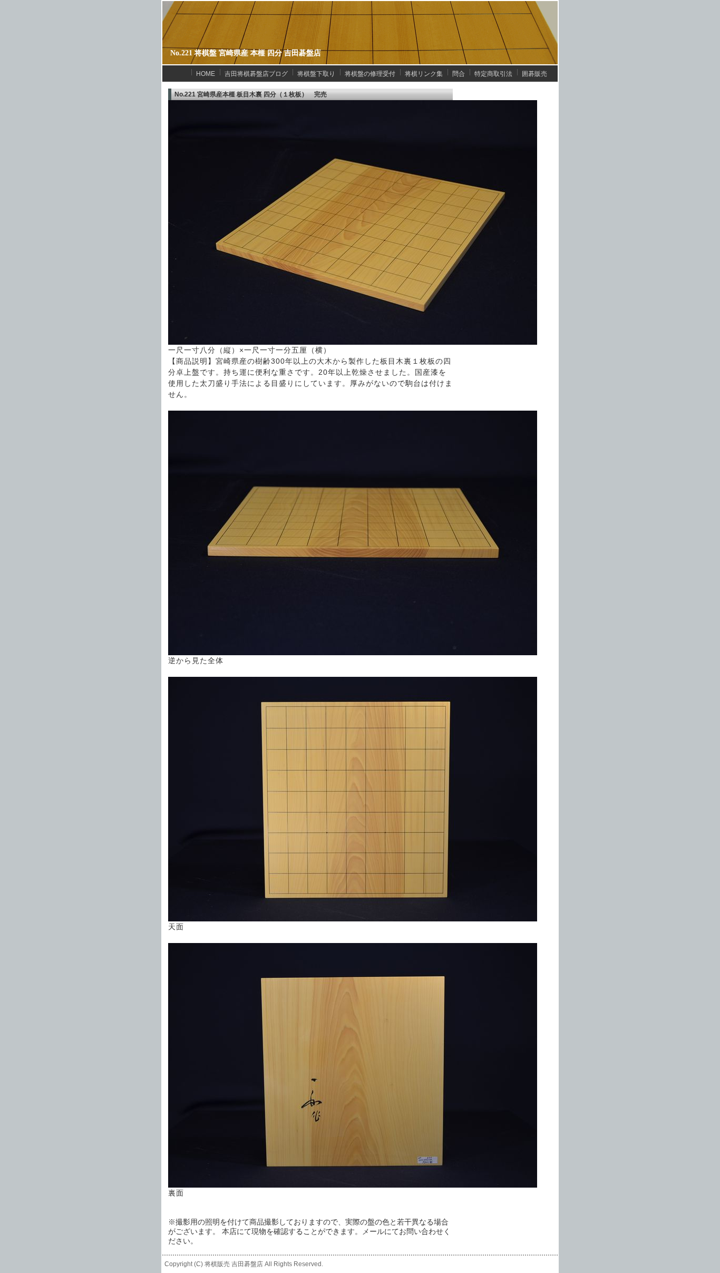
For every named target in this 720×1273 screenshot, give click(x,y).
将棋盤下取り (316, 73)
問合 (458, 73)
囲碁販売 (534, 73)
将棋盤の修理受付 (370, 73)
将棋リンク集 (424, 73)
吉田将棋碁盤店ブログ (256, 73)
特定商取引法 (493, 73)
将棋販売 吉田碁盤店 (234, 1264)
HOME (205, 73)
